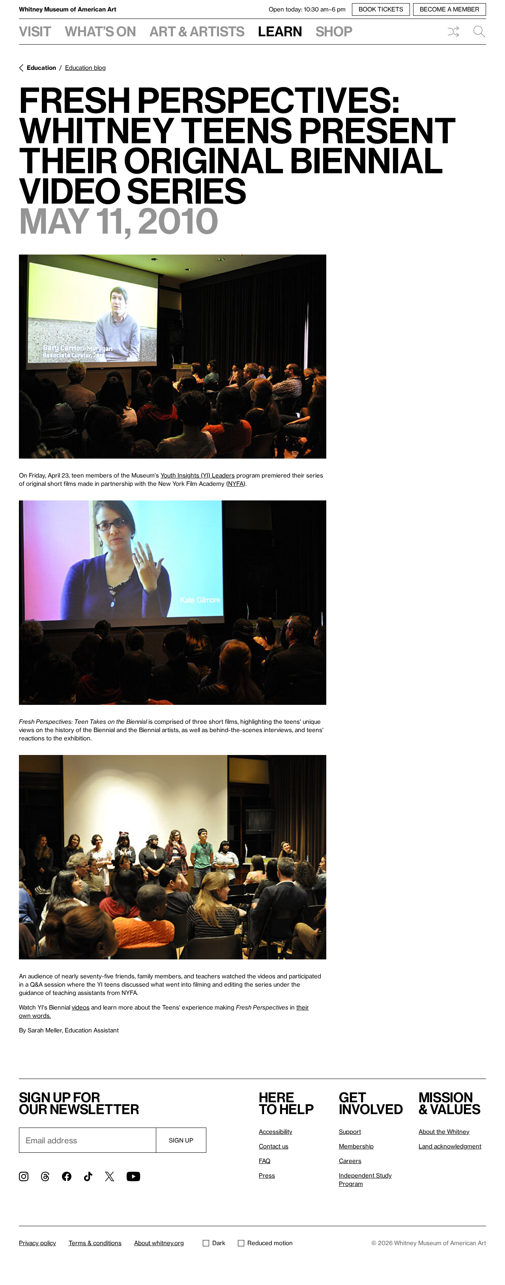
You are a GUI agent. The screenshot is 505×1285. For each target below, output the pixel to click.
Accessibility (275, 1131)
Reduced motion (270, 1242)
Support (350, 1131)
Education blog (85, 67)
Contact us (273, 1146)
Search (476, 31)
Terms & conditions (95, 1242)
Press (267, 1175)
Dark (218, 1242)
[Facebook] (67, 1176)
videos (81, 1007)
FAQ (264, 1160)
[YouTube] (133, 1176)
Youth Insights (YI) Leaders (198, 475)
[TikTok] (88, 1176)
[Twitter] (109, 1176)
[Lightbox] (172, 357)
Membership (356, 1146)
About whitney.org (159, 1242)
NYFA (235, 483)
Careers (350, 1160)
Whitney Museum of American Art (67, 9)
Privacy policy (37, 1242)
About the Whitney (444, 1131)
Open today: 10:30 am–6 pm (307, 9)
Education (41, 67)
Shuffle (453, 31)
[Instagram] (24, 1176)
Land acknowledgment (450, 1146)
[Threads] (45, 1176)
